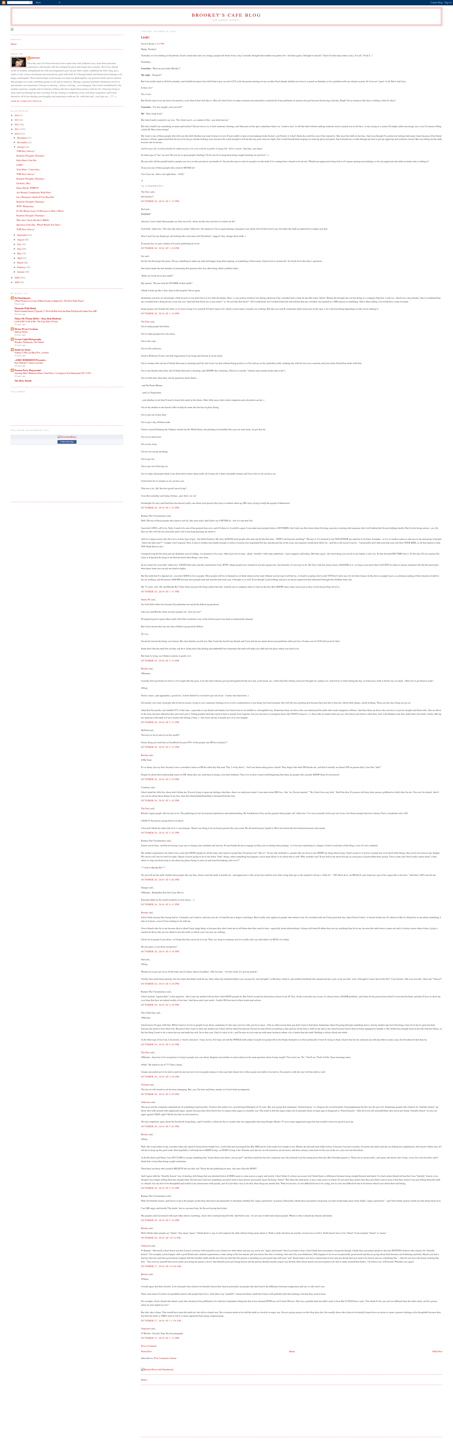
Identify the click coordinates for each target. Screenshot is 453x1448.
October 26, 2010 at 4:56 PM (160, 1076)
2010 (17, 133)
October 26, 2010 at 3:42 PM (160, 800)
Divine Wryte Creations (26, 329)
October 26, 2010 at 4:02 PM (160, 879)
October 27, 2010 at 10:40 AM (161, 1266)
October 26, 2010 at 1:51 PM (160, 591)
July (19, 244)
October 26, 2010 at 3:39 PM (160, 779)
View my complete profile (26, 101)
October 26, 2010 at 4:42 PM (160, 1044)
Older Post (437, 1351)
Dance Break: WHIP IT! (27, 187)
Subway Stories (21, 331)
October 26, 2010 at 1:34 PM (160, 313)
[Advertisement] (167, 1410)
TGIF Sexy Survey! (25, 151)
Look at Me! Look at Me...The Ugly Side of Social (36, 321)
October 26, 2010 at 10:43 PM (160, 1237)
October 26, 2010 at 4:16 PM (160, 951)
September (22, 235)
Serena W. (145, 599)
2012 (17, 124)
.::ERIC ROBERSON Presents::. (30, 360)
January (21, 271)
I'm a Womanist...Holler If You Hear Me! (35, 197)
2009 (17, 277)
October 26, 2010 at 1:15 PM (160, 201)
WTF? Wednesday (25, 206)
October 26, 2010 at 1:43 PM (160, 507)
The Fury (145, 191)
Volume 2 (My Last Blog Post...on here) (32, 352)
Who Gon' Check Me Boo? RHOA (32, 220)
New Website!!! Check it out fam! (29, 362)
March (20, 262)
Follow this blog (66, 442)
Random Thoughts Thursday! (30, 155)
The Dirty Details (23, 380)
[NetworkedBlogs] (67, 436)
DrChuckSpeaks (22, 298)
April (20, 258)
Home (292, 1351)
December (22, 137)
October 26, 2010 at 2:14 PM (160, 660)
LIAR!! (145, 37)
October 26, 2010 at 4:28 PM (160, 1004)
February (21, 267)
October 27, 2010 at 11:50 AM (161, 1320)
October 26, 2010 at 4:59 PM (160, 1094)
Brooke (144, 668)
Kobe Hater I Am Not (26, 160)
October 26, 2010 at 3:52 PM (160, 832)
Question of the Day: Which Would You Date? (38, 224)
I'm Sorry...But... (23, 183)
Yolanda (145, 1084)
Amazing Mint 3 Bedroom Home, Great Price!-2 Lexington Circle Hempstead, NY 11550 (53, 373)
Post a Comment (149, 1345)
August (21, 239)
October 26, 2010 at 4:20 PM (160, 983)
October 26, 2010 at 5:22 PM (160, 1188)
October (21, 147)
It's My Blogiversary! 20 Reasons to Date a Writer (40, 210)
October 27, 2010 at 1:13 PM (160, 1337)
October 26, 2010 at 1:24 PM (160, 248)
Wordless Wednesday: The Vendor (29, 342)
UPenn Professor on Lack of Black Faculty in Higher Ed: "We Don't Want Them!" (49, 300)
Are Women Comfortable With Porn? (33, 192)
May (19, 253)
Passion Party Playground (28, 370)
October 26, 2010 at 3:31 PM (160, 722)
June (19, 248)
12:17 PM (160, 43)
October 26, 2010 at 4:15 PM (160, 904)
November (22, 142)
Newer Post (146, 1351)
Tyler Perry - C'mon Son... (28, 169)
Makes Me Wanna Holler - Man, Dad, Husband (38, 318)
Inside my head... (23, 349)
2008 (17, 282)
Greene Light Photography (28, 339)
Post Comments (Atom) (165, 1358)
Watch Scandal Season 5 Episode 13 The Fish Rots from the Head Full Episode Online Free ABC (56, 311)
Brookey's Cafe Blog (226, 15)
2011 (17, 129)
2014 (17, 115)
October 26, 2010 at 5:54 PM (160, 1220)
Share (143, 1379)
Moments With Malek (25, 308)
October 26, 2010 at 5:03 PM (160, 1126)
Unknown (145, 1102)
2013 (17, 119)
